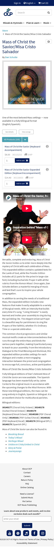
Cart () (44, 2)
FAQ (27, 483)
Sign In (17, 2)
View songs (26, 132)
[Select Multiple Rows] (25, 139)
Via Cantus (27, 501)
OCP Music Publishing (27, 505)
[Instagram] (43, 533)
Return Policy (27, 480)
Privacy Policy (47, 539)
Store (5, 30)
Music (46, 22)
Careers (27, 476)
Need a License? (27, 493)
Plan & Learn (33, 22)
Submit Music (27, 497)
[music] (26, 533)
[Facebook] (34, 533)
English (30, 2)
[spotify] (18, 533)
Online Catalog (27, 487)
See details (9, 132)
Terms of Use (33, 539)
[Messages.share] (49, 41)
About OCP (27, 468)
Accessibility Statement (27, 543)
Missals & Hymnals (13, 22)
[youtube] (10, 533)
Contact (27, 472)
